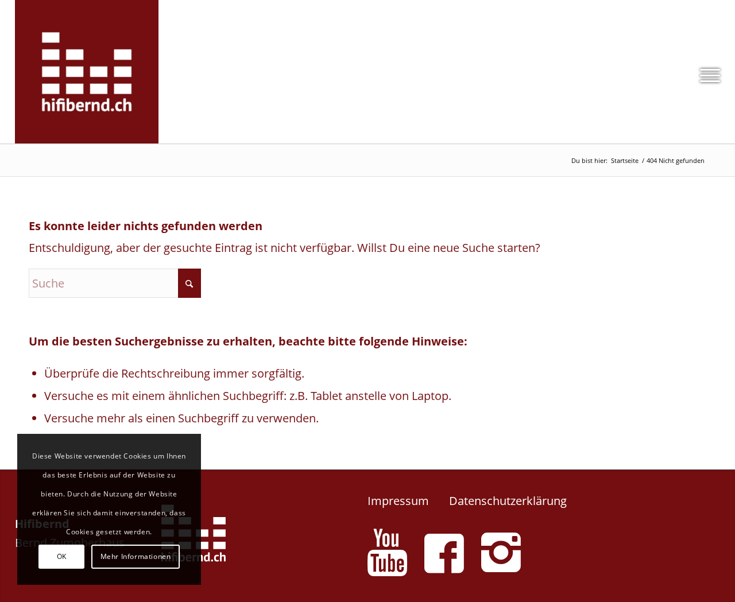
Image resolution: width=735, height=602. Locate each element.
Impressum (398, 500)
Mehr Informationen (135, 556)
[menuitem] (706, 71)
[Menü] (706, 71)
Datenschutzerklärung (508, 500)
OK (62, 556)
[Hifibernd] (86, 71)
